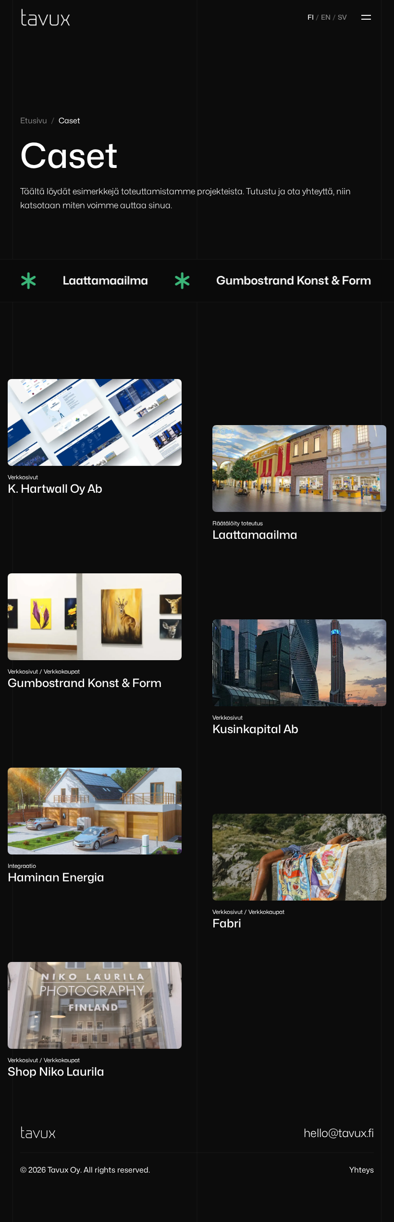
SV (342, 17)
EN (326, 17)
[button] (364, 15)
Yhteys (361, 1170)
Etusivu (33, 120)
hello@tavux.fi (339, 1133)
